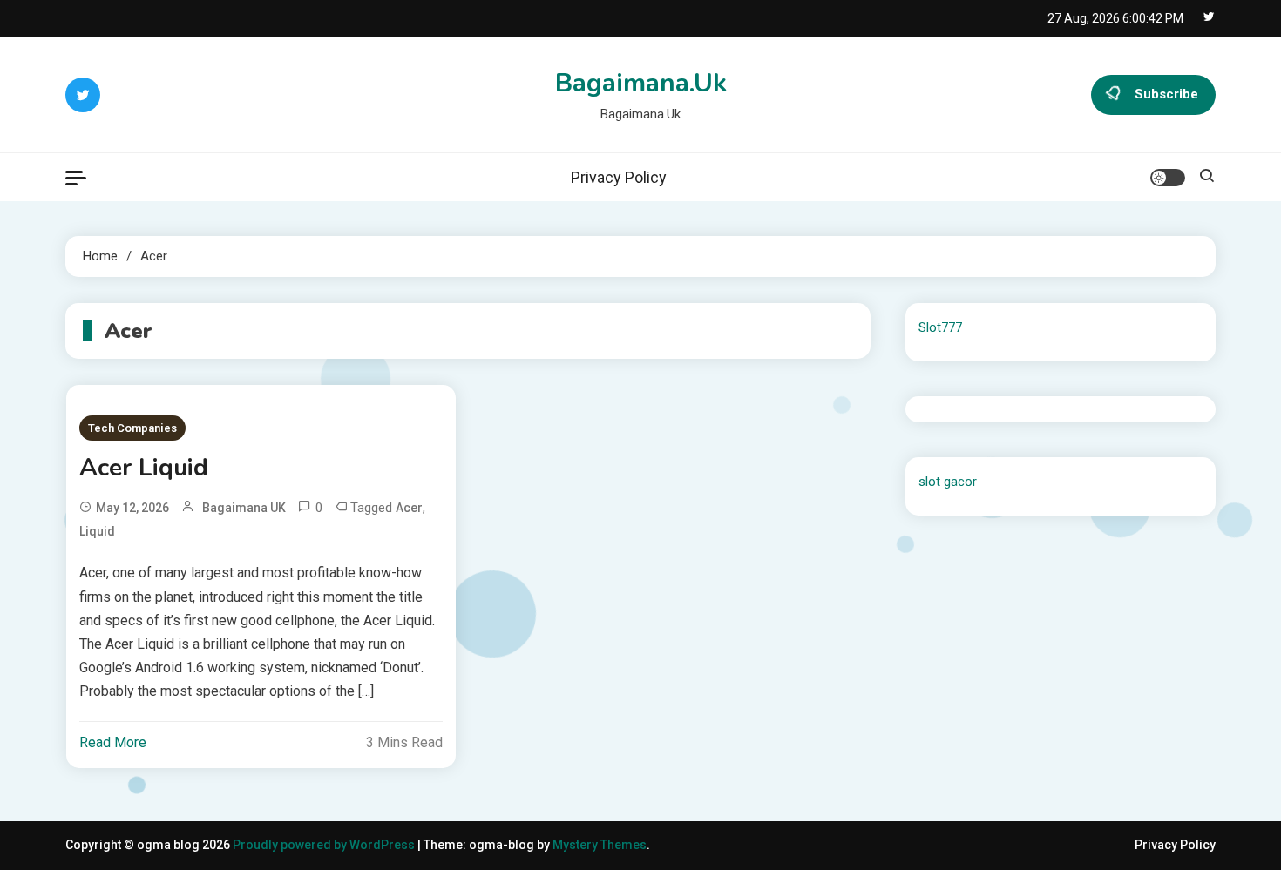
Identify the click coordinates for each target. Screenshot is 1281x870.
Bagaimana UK (244, 508)
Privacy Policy (619, 177)
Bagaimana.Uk (641, 83)
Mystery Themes (599, 845)
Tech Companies (132, 428)
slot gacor (947, 481)
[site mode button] (1167, 177)
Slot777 (940, 327)
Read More (112, 742)
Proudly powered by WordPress (325, 845)
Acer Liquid (143, 467)
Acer (409, 508)
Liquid (97, 531)
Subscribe (1166, 94)
